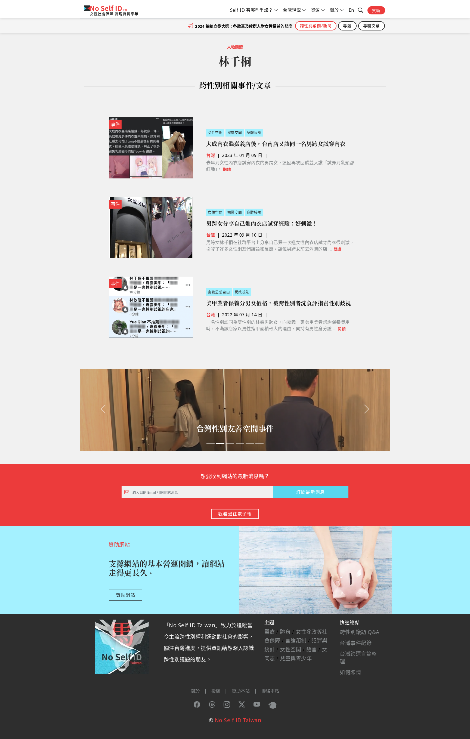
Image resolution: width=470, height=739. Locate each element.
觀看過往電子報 (235, 514)
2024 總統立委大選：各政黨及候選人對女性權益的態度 (243, 26)
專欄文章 (371, 25)
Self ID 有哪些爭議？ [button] (251, 10)
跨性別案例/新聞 (316, 25)
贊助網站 (125, 595)
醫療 (269, 631)
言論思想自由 (219, 291)
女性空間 (215, 132)
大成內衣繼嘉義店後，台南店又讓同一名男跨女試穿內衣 (276, 144)
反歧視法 (242, 291)
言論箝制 (296, 640)
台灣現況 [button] (292, 10)
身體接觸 (254, 132)
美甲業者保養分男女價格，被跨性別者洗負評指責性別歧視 (278, 303)
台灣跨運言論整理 (358, 657)
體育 (285, 631)
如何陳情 (350, 672)
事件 (115, 124)
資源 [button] (315, 10)
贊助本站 (241, 691)
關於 (195, 691)
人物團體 (235, 47)
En (351, 10)
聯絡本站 (270, 691)
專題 (347, 25)
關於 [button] (334, 10)
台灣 (210, 155)
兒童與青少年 (296, 658)
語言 (311, 649)
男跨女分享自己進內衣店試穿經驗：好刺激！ (262, 223)
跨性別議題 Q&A (359, 632)
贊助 (376, 10)
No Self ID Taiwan (238, 720)
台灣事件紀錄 (356, 643)
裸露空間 (234, 132)
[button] (103, 410)
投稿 (215, 691)
